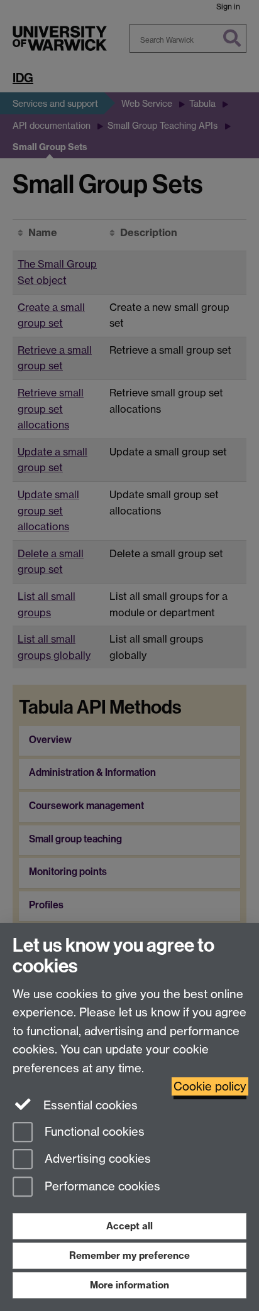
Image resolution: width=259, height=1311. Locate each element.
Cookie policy (210, 1086)
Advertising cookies (96, 1159)
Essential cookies (89, 1105)
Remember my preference (129, 1255)
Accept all (129, 1226)
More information (129, 1285)
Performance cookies (100, 1187)
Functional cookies (93, 1131)
